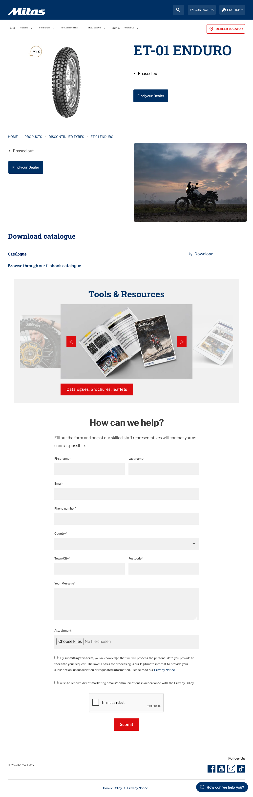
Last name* (136, 458)
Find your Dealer (150, 96)
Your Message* (64, 583)
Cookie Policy (112, 788)
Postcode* (135, 558)
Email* (58, 483)
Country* (60, 533)
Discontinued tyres (66, 137)
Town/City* (62, 558)
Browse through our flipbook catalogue (44, 265)
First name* (62, 458)
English (233, 10)
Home (13, 137)
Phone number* (65, 508)
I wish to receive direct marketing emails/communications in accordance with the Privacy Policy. (126, 683)
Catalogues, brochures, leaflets (96, 389)
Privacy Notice (164, 670)
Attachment (62, 630)
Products (33, 137)
